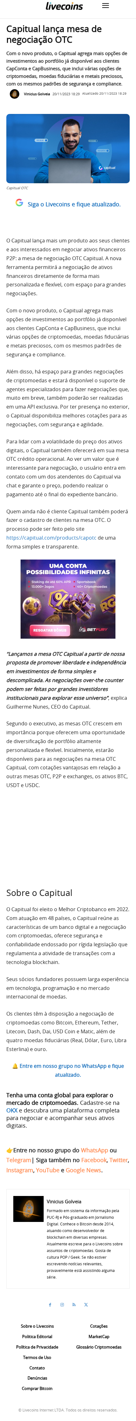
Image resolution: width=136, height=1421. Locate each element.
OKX (11, 1110)
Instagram (19, 1170)
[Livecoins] (64, 6)
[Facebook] (50, 1305)
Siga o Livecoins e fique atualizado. (74, 204)
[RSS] (74, 1305)
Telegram (18, 1160)
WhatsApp (94, 1150)
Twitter (118, 1160)
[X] (86, 1305)
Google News (83, 1170)
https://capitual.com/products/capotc (51, 537)
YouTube (47, 1170)
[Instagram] (62, 1305)
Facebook (94, 1160)
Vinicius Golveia (37, 93)
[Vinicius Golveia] (16, 94)
